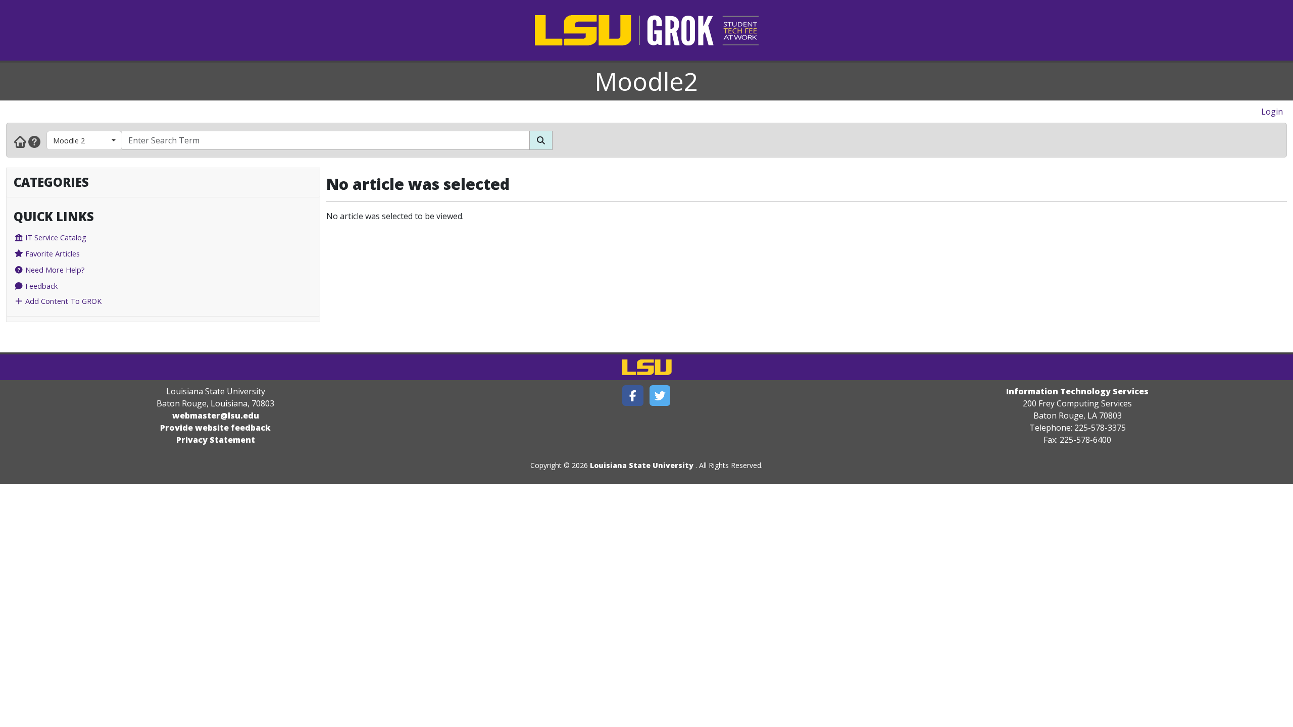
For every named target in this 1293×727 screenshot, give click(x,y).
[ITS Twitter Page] (660, 395)
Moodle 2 (69, 140)
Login (1272, 111)
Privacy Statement (215, 439)
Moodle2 (646, 81)
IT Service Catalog (54, 237)
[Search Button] (541, 140)
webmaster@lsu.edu (215, 415)
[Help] (34, 141)
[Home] (20, 141)
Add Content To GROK (62, 301)
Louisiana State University (641, 465)
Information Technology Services (1077, 391)
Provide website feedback (215, 427)
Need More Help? (54, 270)
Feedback (40, 286)
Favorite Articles (51, 253)
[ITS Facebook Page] (632, 395)
